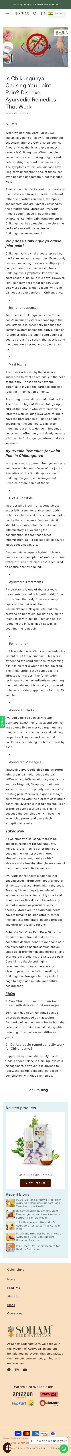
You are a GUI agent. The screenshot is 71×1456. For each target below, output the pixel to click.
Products (13, 1288)
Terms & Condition (36, 1448)
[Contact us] (63, 1448)
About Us (13, 1296)
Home (11, 1279)
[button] (7, 14)
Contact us (14, 1313)
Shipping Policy (59, 1448)
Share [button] (13, 123)
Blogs (11, 1305)
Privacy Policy (14, 1448)
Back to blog (37, 1090)
